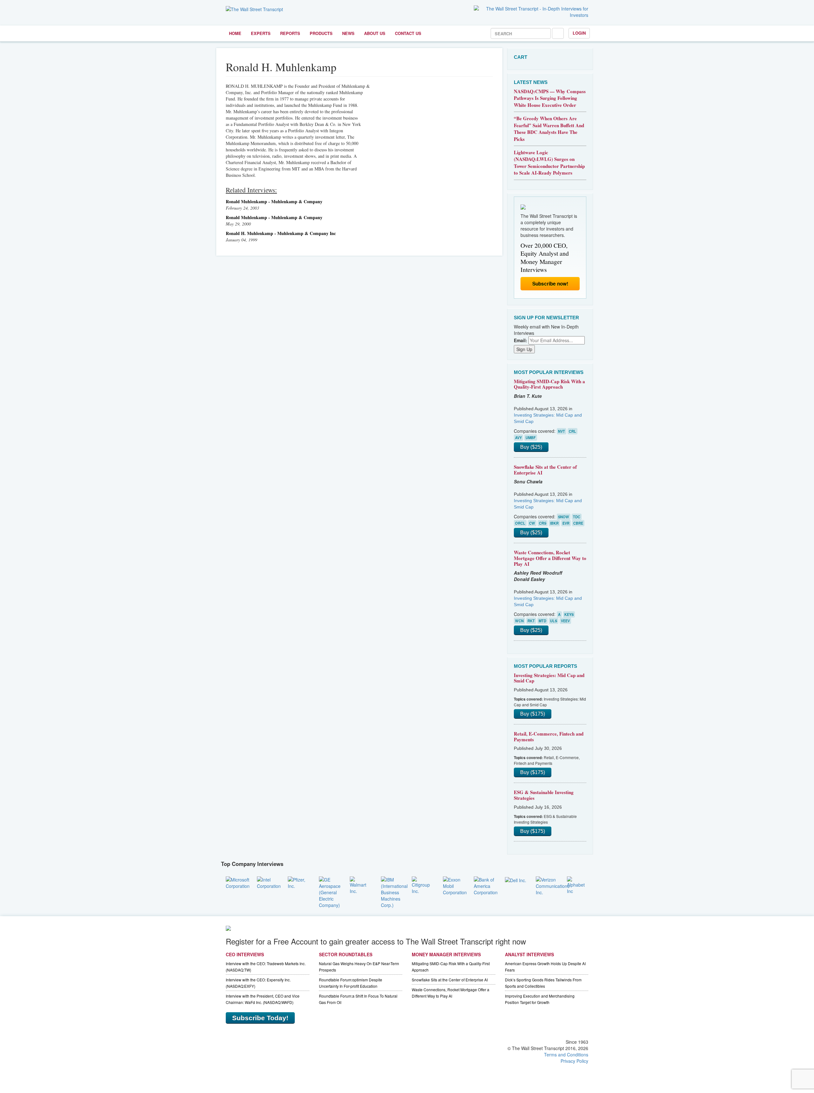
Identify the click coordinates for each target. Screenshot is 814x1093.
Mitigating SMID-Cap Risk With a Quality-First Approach (549, 384)
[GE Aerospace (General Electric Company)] (330, 891)
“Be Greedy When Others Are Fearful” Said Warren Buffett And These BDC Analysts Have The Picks (549, 128)
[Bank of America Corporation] (486, 885)
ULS (553, 620)
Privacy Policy (574, 1061)
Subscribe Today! (260, 1017)
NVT (561, 431)
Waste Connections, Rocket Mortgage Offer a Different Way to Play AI (550, 558)
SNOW (563, 516)
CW (532, 523)
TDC (576, 516)
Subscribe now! (550, 283)
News (348, 33)
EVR (565, 523)
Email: (520, 340)
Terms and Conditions (566, 1054)
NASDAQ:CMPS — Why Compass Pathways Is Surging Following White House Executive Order (550, 98)
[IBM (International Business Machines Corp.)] (394, 891)
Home (235, 33)
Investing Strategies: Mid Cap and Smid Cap (549, 678)
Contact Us (408, 33)
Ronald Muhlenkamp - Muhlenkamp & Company (274, 201)
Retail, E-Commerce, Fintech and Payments (548, 736)
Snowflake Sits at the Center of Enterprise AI (545, 469)
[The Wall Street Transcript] (254, 8)
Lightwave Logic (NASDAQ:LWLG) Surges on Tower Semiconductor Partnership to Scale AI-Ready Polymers (549, 162)
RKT (531, 620)
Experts (261, 33)
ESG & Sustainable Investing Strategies (544, 795)
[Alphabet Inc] (578, 884)
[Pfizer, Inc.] (298, 882)
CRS (542, 523)
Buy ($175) (532, 713)
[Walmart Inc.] (360, 884)
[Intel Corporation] (269, 882)
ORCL (520, 523)
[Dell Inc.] (515, 879)
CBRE (578, 523)
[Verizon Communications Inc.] (552, 885)
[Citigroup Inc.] (422, 884)
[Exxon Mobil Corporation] (455, 885)
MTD (542, 620)
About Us (374, 33)
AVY (518, 437)
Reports (290, 33)
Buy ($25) (531, 447)
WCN (519, 620)
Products (321, 33)
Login (579, 33)
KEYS (569, 614)
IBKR (554, 523)
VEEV (565, 620)
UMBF (531, 437)
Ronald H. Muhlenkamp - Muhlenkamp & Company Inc (281, 233)
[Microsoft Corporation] (238, 882)
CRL (572, 431)
